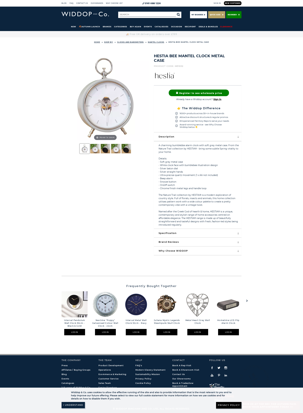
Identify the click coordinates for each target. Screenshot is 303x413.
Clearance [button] (226, 27)
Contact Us (82, 3)
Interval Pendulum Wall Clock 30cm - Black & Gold (74, 323)
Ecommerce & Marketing (112, 374)
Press (65, 365)
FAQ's (138, 365)
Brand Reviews (169, 242)
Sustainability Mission (147, 374)
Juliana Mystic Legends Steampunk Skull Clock (167, 321)
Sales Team (104, 383)
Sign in (217, 99)
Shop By (108, 42)
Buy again (135, 27)
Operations (104, 370)
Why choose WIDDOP (173, 250)
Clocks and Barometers (130, 42)
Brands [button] (107, 27)
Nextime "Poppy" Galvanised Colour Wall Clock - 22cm (105, 323)
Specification (168, 233)
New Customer (233, 3)
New (73, 27)
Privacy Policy (143, 379)
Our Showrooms (181, 379)
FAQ (71, 3)
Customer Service (108, 379)
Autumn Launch (90, 27)
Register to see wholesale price (200, 93)
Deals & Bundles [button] (208, 27)
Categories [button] (120, 27)
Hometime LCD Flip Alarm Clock (228, 321)
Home (97, 42)
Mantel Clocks (156, 42)
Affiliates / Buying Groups (76, 370)
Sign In (217, 3)
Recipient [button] (190, 27)
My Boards (197, 15)
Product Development (111, 365)
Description (166, 136)
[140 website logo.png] (85, 14)
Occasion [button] (176, 27)
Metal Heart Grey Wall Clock (197, 321)
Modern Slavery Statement (150, 370)
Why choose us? (114, 3)
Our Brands (97, 3)
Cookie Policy (143, 383)
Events (148, 27)
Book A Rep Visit (181, 365)
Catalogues (161, 27)
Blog (64, 3)
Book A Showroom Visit (185, 370)
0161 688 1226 (153, 3)
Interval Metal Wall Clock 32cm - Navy (136, 321)
